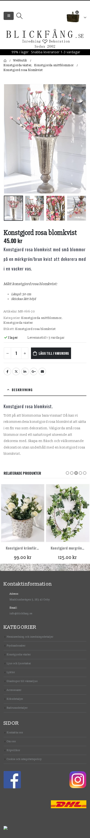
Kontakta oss (15, 732)
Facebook (7, 371)
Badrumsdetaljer (17, 707)
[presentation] (9, 138)
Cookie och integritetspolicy (24, 759)
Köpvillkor (13, 750)
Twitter (16, 371)
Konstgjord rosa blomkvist (35, 329)
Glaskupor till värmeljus (22, 681)
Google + (33, 371)
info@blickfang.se (21, 613)
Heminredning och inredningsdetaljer (30, 636)
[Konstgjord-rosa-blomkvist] (45, 138)
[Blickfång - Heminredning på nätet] (45, 38)
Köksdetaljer (15, 698)
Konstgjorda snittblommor (41, 318)
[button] (67, 473)
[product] (22, 513)
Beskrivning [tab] (22, 389)
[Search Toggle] (19, 16)
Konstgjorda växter (18, 323)
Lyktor (11, 672)
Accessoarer (14, 690)
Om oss (11, 741)
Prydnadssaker (16, 645)
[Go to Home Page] (5, 60)
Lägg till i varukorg (54, 353)
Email (42, 371)
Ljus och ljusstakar (19, 663)
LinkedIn (25, 371)
